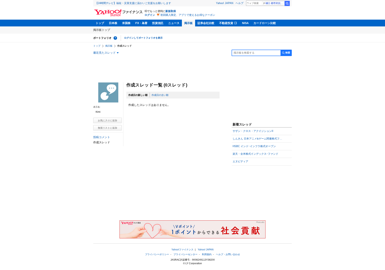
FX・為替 (141, 23)
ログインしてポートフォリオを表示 (143, 37)
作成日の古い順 (160, 95)
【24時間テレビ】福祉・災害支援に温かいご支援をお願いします (133, 3)
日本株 (113, 23)
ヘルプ (239, 3)
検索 (287, 3)
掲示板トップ (101, 29)
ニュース (173, 23)
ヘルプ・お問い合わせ (228, 254)
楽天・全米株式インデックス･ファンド (255, 153)
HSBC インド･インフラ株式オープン (254, 146)
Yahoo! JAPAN (224, 3)
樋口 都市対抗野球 (274, 3)
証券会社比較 (206, 23)
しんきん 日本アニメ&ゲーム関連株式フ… (257, 138)
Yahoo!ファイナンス (182, 249)
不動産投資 (226, 23)
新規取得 (170, 11)
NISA (245, 23)
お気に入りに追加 (107, 120)
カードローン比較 (264, 23)
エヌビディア (240, 161)
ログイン (150, 14)
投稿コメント (101, 137)
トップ (100, 23)
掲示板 (188, 23)
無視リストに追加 (107, 127)
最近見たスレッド (104, 52)
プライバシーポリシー (157, 254)
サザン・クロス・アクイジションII (253, 130)
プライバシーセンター (185, 254)
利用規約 (207, 254)
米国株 (126, 23)
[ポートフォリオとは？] (115, 38)
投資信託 (157, 23)
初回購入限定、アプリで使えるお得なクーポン (187, 14)
